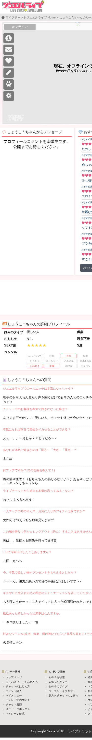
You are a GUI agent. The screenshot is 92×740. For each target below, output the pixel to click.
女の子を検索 (57, 677)
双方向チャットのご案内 (63, 695)
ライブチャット (80, 731)
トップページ (14, 677)
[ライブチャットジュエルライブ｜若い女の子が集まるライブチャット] (23, 6)
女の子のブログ (58, 686)
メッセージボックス (18, 708)
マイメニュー (14, 695)
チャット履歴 (14, 704)
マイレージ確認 (15, 713)
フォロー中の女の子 (18, 699)
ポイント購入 (14, 691)
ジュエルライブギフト (62, 691)
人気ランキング (58, 681)
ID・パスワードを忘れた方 (22, 681)
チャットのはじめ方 (18, 686)
